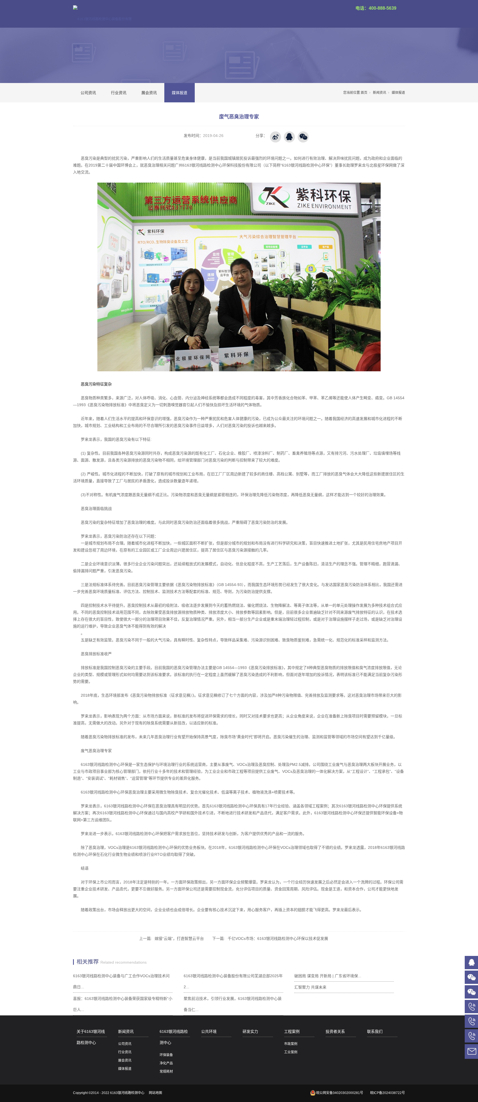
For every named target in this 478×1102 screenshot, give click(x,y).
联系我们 (375, 1031)
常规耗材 (166, 1072)
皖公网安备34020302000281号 (339, 1093)
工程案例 (292, 1031)
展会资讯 (149, 92)
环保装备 (166, 1055)
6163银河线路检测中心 (174, 1037)
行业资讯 (118, 92)
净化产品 (166, 1063)
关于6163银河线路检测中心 (91, 1037)
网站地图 (155, 1093)
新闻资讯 (379, 93)
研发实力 (250, 1031)
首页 (364, 93)
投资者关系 (335, 1031)
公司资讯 (88, 92)
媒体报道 (179, 92)
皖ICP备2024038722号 (387, 1093)
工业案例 (290, 1052)
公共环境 (209, 1031)
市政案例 (290, 1044)
